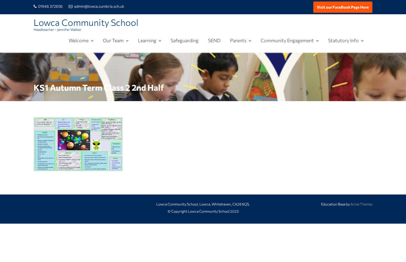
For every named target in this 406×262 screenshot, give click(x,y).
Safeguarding (185, 40)
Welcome (79, 40)
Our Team (113, 40)
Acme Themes (361, 204)
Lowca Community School (86, 22)
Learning (147, 40)
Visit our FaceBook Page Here (343, 7)
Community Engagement (287, 40)
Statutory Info (343, 40)
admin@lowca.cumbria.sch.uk (99, 6)
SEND (214, 40)
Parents (238, 40)
